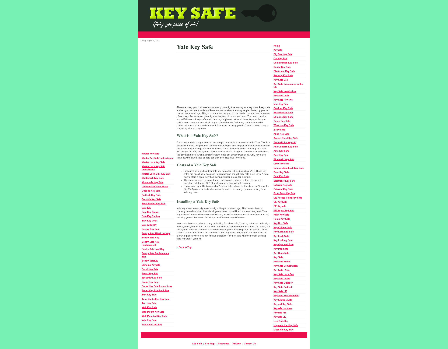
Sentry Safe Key (150, 237)
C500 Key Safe (281, 163)
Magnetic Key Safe (283, 329)
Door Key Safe (281, 172)
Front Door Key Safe (284, 193)
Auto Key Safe (281, 151)
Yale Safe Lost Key (152, 324)
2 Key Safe (279, 129)
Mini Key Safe (281, 104)
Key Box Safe (281, 223)
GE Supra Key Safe (284, 210)
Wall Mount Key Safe (153, 312)
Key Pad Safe (281, 249)
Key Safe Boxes (282, 261)
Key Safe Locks (282, 278)
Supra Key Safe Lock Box (155, 290)
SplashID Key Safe (152, 277)
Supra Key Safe (150, 282)
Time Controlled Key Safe (155, 299)
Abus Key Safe (281, 134)
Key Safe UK (280, 291)
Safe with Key (149, 225)
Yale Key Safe (149, 320)
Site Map (210, 343)
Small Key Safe (150, 269)
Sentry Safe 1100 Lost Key (156, 233)
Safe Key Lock (149, 220)
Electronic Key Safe (284, 71)
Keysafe (278, 50)
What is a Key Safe (284, 125)
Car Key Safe (280, 58)
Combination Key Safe (286, 62)
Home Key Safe (282, 219)
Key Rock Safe (281, 253)
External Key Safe (283, 189)
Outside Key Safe (151, 190)
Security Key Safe (283, 75)
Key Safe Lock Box (284, 274)
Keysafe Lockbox (283, 308)
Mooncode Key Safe (152, 182)
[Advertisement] (224, 34)
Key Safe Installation (285, 91)
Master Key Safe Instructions (157, 158)
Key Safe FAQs (281, 270)
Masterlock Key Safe (153, 178)
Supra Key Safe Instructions (157, 286)
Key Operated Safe (283, 244)
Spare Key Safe (150, 273)
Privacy (237, 343)
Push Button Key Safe (153, 203)
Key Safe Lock (281, 95)
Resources (223, 343)
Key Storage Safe (283, 300)
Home (277, 45)
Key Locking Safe (283, 240)
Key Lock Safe (281, 236)
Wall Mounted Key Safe (154, 316)
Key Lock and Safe (284, 231)
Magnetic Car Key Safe (286, 325)
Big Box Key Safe (283, 54)
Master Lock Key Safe (153, 162)
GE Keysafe (280, 206)
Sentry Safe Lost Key (153, 249)
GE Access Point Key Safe (288, 197)
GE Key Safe (280, 202)
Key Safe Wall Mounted (286, 295)
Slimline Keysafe (151, 265)
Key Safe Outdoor (283, 282)
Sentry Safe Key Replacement (150, 243)
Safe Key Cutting (151, 216)
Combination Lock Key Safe (289, 168)
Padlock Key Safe (151, 195)
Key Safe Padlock (283, 287)
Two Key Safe (149, 303)
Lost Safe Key (281, 321)
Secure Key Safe (150, 229)
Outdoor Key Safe (283, 108)
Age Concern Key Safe (286, 146)
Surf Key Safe (149, 294)
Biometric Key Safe (284, 159)
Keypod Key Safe (283, 304)
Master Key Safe (150, 153)
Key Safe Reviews (283, 99)
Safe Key (146, 208)
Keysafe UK (280, 317)
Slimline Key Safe (283, 117)
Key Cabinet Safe (283, 227)
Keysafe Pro (280, 312)
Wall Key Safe (149, 307)
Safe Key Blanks (150, 212)
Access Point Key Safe (286, 138)
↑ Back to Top (184, 247)
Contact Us (250, 343)
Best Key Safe (281, 155)
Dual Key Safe (281, 176)
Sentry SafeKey (150, 260)
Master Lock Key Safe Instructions (153, 168)
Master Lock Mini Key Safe (156, 173)
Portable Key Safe (151, 199)
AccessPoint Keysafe (285, 142)
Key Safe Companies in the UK (288, 85)
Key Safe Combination (286, 266)
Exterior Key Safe (283, 185)
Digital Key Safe (282, 67)
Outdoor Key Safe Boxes (155, 186)
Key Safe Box (281, 80)
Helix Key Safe (281, 214)
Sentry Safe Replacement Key (155, 255)
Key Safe (278, 257)
